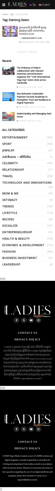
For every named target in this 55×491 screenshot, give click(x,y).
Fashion (9, 251)
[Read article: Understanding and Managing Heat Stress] (8, 116)
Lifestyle (9, 213)
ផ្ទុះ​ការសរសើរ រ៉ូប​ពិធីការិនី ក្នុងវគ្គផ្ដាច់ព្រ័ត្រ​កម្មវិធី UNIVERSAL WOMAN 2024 (32, 30)
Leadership (11, 264)
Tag (11, 14)
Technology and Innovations (27, 182)
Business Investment (19, 258)
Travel (7, 176)
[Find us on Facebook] (16, 320)
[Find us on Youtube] (31, 320)
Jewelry (8, 150)
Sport (7, 144)
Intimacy (9, 200)
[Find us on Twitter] (24, 320)
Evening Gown (22, 14)
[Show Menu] (3, 4)
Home (5, 14)
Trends (8, 206)
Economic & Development (23, 245)
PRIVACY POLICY (27, 339)
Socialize (10, 225)
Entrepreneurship (17, 232)
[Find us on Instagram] (38, 320)
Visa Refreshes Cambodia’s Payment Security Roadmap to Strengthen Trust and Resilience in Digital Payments (34, 98)
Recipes (8, 219)
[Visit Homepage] (17, 4)
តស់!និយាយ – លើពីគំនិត (16, 157)
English (46, 4)
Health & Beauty (16, 238)
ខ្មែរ (34, 4)
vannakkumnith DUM (32, 38)
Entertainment (15, 137)
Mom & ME (10, 193)
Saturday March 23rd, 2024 (32, 42)
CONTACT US (27, 332)
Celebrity (10, 163)
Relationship (13, 169)
